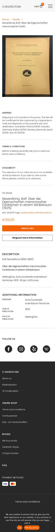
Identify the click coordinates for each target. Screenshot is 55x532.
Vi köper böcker (10, 453)
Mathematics (28, 212)
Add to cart (27, 228)
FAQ (4, 465)
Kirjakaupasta (9, 384)
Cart (38, 5)
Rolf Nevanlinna (43, 212)
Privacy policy (31, 527)
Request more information (27, 237)
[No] (51, 521)
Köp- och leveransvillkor (14, 422)
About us (7, 378)
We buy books (9, 440)
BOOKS (6, 434)
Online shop (9, 403)
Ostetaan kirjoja (10, 446)
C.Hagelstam (10, 372)
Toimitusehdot (9, 415)
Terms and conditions (13, 409)
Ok (19, 527)
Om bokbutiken (10, 391)
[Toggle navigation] (50, 6)
